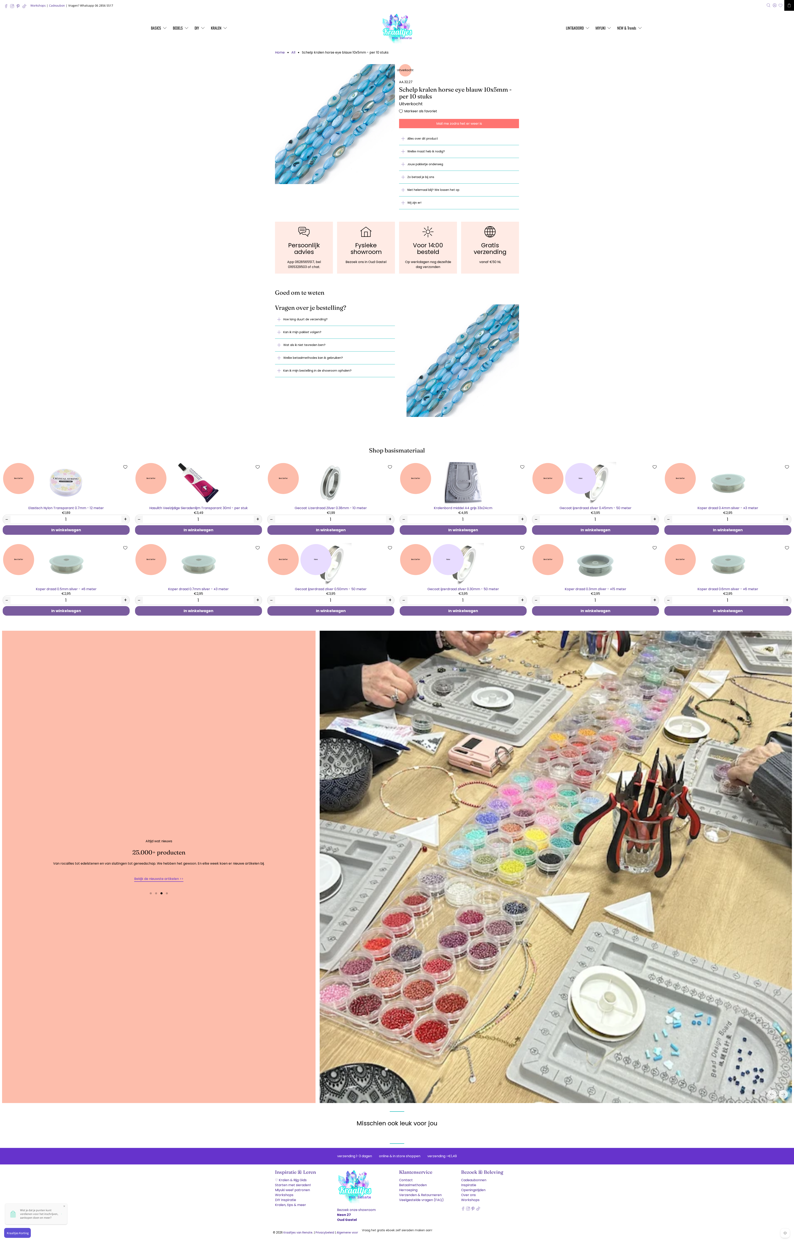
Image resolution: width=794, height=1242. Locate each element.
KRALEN (216, 28)
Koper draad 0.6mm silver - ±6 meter (727, 589)
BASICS (156, 28)
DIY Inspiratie (285, 1200)
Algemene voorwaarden (353, 1233)
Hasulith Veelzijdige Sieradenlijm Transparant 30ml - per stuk (198, 508)
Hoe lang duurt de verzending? (305, 319)
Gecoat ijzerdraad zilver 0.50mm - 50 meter (331, 589)
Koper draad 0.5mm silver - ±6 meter (66, 589)
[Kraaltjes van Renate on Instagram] (13, 7)
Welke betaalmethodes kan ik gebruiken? (313, 358)
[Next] (783, 1094)
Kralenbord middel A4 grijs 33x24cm (463, 508)
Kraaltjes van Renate (297, 1233)
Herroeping (408, 1190)
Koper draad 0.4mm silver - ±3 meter (727, 508)
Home (280, 52)
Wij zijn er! (414, 203)
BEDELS (178, 28)
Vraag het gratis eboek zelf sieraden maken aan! (397, 1230)
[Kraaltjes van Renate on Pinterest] (19, 7)
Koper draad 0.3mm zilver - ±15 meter (595, 589)
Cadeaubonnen (473, 1180)
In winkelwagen (66, 530)
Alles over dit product (422, 138)
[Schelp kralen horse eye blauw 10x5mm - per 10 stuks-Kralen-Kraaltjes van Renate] (335, 124)
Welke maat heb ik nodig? (426, 151)
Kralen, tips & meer (290, 1205)
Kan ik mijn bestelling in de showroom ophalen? (317, 371)
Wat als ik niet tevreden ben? (304, 345)
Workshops (38, 5)
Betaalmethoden (413, 1185)
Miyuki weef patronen (292, 1190)
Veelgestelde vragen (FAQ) (421, 1200)
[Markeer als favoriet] (125, 467)
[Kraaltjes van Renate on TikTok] (25, 7)
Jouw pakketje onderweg (425, 164)
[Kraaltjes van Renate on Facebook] (7, 7)
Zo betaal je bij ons (420, 177)
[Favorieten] (780, 5)
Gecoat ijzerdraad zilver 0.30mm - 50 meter (463, 589)
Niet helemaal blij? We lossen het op (433, 190)
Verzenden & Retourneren (420, 1195)
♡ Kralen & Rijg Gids (291, 1180)
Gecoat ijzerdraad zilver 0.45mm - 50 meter (595, 508)
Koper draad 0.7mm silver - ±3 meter (198, 589)
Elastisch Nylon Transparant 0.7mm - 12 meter (66, 508)
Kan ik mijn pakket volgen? (302, 332)
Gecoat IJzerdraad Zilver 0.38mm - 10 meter (331, 508)
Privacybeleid (325, 1233)
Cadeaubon (57, 5)
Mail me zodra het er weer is (459, 123)
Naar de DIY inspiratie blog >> (158, 878)
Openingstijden (473, 1190)
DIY (197, 28)
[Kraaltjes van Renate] (397, 27)
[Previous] (772, 1094)
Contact (406, 1180)
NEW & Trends (626, 28)
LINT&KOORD (575, 28)
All (293, 52)
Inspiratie (468, 1185)
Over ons (468, 1195)
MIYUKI (600, 28)
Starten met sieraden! (293, 1185)
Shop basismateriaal (397, 450)
